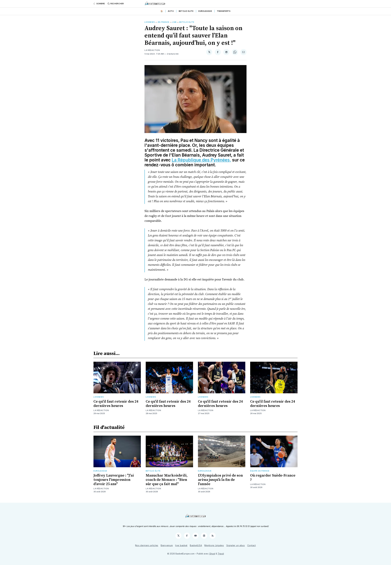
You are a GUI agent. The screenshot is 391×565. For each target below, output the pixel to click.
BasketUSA (196, 545)
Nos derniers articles (146, 545)
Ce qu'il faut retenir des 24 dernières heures (115, 403)
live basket (181, 545)
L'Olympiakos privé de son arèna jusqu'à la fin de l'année (220, 479)
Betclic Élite (153, 471)
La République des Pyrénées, (201, 160)
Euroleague (205, 11)
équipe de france (259, 471)
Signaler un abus (235, 545)
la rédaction (152, 50)
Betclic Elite (186, 11)
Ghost (212, 553)
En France (163, 22)
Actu (171, 11)
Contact (251, 545)
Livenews (149, 22)
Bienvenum (167, 545)
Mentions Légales (214, 545)
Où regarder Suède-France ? (272, 477)
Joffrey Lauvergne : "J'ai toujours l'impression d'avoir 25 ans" (113, 479)
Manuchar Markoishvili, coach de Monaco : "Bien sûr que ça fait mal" (167, 479)
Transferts (223, 11)
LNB (174, 22)
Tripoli (221, 553)
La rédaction (101, 410)
